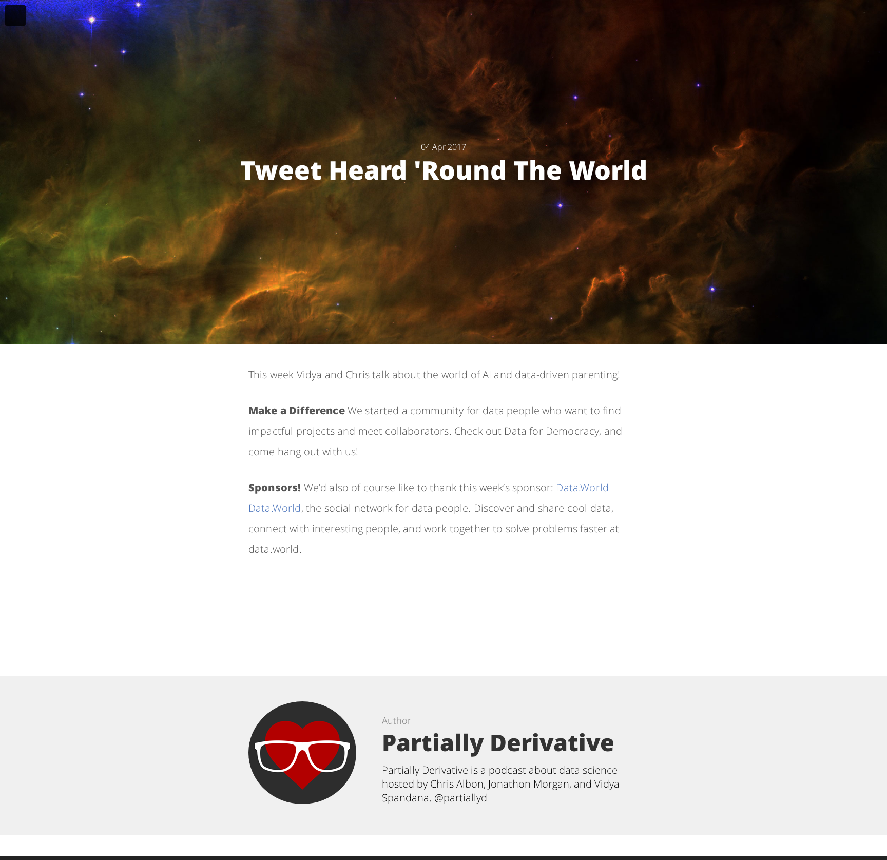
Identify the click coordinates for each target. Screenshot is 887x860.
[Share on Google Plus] (486, 630)
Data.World (582, 487)
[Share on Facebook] (436, 630)
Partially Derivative (498, 742)
